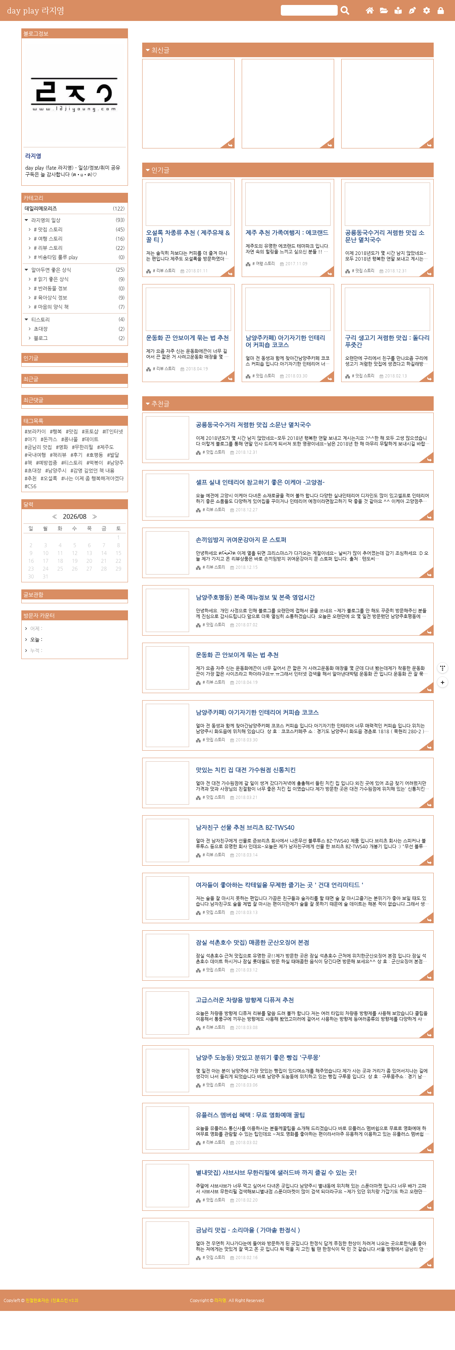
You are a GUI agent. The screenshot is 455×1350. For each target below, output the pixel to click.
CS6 (31, 486)
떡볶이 (96, 463)
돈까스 (50, 439)
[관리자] (426, 11)
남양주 (117, 463)
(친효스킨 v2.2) (64, 1300)
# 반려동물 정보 (78, 288)
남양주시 (57, 470)
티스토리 (77, 319)
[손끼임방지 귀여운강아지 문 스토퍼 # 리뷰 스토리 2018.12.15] (387, 103)
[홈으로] (370, 11)
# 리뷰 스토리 (78, 248)
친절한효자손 (37, 1300)
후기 (77, 455)
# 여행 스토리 (78, 238)
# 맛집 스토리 (78, 229)
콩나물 (71, 439)
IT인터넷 (114, 431)
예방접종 (48, 463)
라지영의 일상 (77, 220)
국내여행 (36, 455)
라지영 (220, 1300)
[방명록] (398, 11)
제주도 (107, 447)
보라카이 (36, 431)
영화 (63, 447)
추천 (32, 478)
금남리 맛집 (39, 447)
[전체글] (384, 11)
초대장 (78, 329)
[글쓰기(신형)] (412, 11)
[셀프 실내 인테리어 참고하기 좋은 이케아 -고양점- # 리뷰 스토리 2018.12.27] (288, 103)
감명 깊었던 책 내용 (93, 470)
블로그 (78, 338)
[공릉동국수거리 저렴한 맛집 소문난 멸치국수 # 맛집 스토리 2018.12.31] (188, 103)
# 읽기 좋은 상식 (78, 279)
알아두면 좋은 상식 (77, 270)
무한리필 (84, 447)
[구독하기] (442, 682)
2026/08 (74, 516)
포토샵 (91, 431)
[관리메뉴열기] (442, 668)
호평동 (96, 455)
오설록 (50, 478)
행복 (57, 431)
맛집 (73, 431)
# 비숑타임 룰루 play (78, 257)
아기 (32, 439)
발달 (114, 455)
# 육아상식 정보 (78, 297)
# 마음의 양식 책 (78, 307)
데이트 (91, 439)
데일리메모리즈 (75, 208)
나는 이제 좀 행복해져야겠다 (94, 478)
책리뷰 (59, 455)
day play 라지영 (35, 10)
